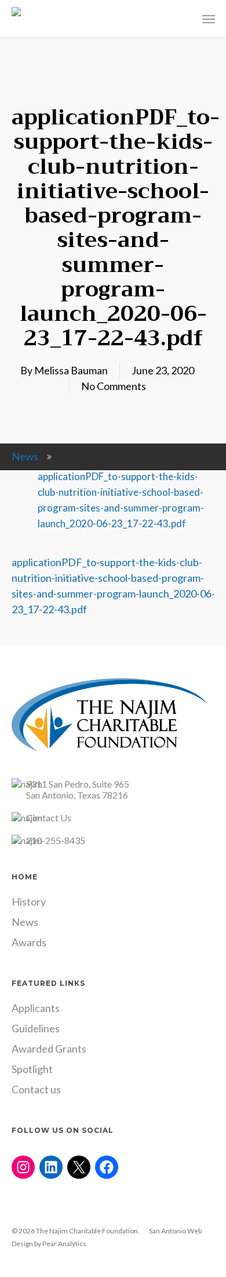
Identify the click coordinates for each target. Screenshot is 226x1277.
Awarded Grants (49, 1048)
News (25, 456)
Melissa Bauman (71, 370)
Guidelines (36, 1028)
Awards (29, 942)
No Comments (113, 386)
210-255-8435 (55, 840)
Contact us (36, 1089)
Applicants (36, 1007)
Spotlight (32, 1069)
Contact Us (48, 817)
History (29, 901)
